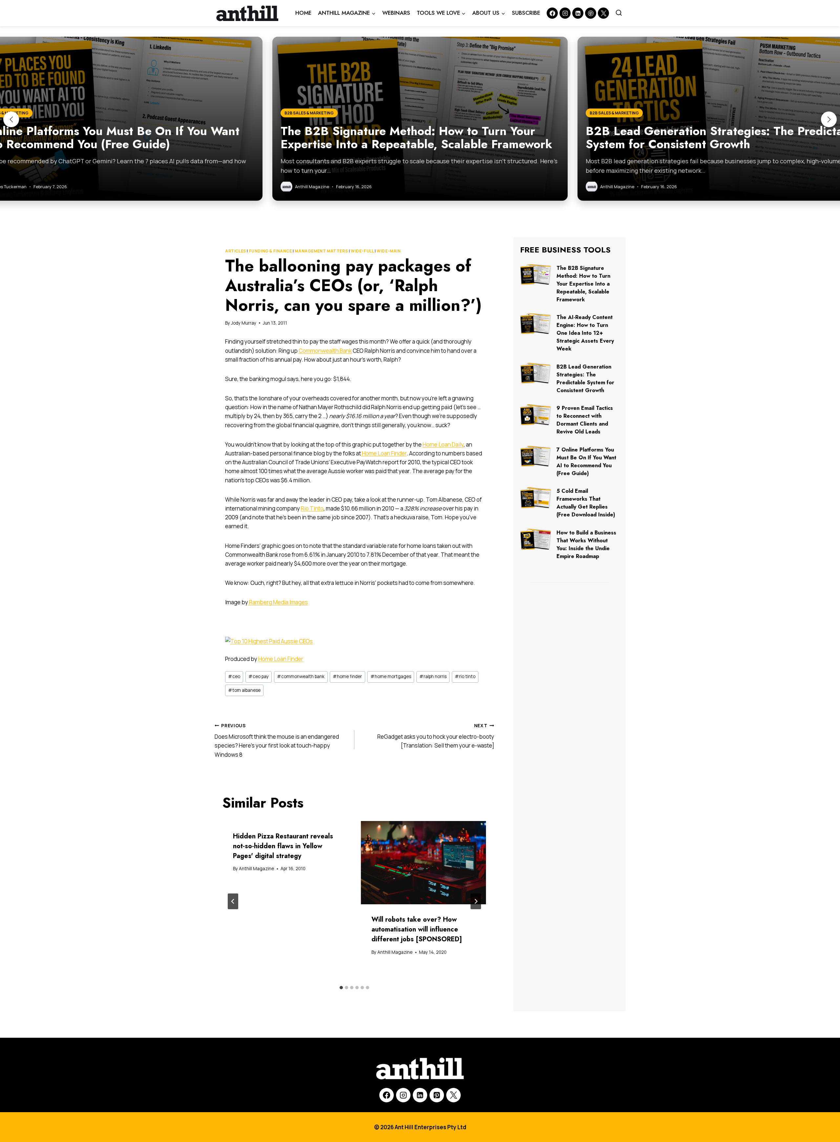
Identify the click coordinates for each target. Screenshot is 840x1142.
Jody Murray (243, 323)
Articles (235, 251)
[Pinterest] (590, 13)
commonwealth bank (301, 676)
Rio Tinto (312, 508)
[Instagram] (565, 13)
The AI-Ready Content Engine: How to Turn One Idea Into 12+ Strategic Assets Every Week (585, 332)
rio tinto (465, 676)
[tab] (341, 987)
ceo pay (258, 676)
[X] (453, 1095)
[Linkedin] (577, 13)
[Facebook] (552, 13)
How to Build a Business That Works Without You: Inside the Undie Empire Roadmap (586, 544)
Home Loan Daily (443, 444)
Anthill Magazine (256, 869)
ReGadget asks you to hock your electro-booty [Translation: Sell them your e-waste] (435, 736)
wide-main (389, 251)
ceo (234, 676)
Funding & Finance (270, 251)
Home (303, 13)
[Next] (476, 901)
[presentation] (423, 863)
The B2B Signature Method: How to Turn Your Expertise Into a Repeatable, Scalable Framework (583, 283)
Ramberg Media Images (278, 602)
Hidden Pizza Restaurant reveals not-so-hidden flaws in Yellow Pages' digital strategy (283, 846)
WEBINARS (396, 13)
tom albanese (244, 690)
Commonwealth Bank (325, 350)
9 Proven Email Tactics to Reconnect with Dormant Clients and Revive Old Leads (584, 419)
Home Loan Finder (384, 453)
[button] (11, 119)
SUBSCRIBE (526, 13)
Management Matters (321, 251)
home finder (347, 676)
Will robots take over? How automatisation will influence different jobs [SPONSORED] (416, 929)
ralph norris (433, 676)
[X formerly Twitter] (603, 13)
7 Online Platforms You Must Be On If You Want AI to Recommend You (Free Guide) (586, 461)
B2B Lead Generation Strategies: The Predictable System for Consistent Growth (585, 378)
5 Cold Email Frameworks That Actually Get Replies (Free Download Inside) (585, 502)
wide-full (362, 251)
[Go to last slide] (233, 901)
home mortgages (390, 676)
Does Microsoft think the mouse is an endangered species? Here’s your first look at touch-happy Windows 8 (277, 740)
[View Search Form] (618, 13)
